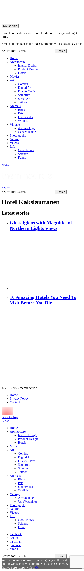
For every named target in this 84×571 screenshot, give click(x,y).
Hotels (22, 73)
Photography (18, 135)
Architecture (18, 62)
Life (12, 146)
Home (14, 58)
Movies (14, 76)
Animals (15, 106)
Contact (15, 402)
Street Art (24, 98)
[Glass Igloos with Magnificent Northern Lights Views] (46, 261)
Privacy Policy (19, 398)
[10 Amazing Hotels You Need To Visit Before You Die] (46, 346)
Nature (14, 139)
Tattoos (22, 102)
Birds (21, 109)
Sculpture (24, 95)
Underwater (25, 117)
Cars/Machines (27, 131)
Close (5, 421)
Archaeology (26, 128)
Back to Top (10, 417)
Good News (26, 150)
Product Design (28, 69)
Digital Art (25, 87)
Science (23, 154)
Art (12, 80)
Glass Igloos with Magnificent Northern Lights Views (41, 225)
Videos (14, 143)
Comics (23, 84)
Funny (22, 157)
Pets (20, 113)
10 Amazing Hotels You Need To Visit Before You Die (43, 300)
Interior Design (27, 65)
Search (61, 51)
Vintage (15, 124)
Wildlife (23, 120)
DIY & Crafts (26, 91)
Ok (37, 567)
